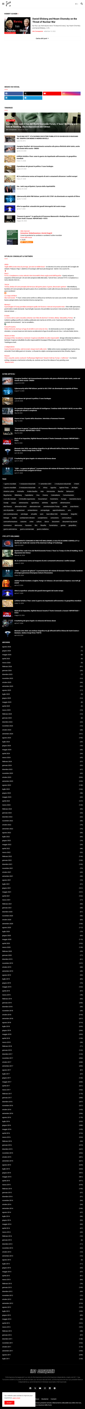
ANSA (6, 264)
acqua (14, 503)
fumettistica (53, 525)
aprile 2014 (42, 1228)
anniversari (20, 510)
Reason (7, 356)
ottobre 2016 (42, 1109)
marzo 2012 (42, 1327)
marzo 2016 (42, 1137)
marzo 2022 (42, 852)
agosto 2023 (42, 785)
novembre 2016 (42, 1105)
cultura (39, 521)
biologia (6, 518)
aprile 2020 (42, 943)
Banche (60, 491)
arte (69, 510)
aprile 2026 (42, 658)
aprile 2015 (42, 1181)
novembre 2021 (42, 868)
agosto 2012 (42, 1307)
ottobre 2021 (42, 872)
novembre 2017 (42, 1058)
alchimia (45, 503)
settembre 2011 (42, 1351)
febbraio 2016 (42, 1141)
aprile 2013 (42, 1276)
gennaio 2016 (42, 1145)
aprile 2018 (42, 1038)
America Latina (9, 491)
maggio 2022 (42, 844)
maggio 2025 (42, 702)
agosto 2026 (42, 647)
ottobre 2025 (42, 682)
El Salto (7, 316)
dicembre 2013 (42, 1244)
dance (47, 521)
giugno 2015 (42, 1173)
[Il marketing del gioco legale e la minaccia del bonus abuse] (7, 461)
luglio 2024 (42, 742)
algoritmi (54, 503)
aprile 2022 (42, 848)
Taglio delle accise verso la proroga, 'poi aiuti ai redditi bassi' (24, 267)
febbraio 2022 (42, 856)
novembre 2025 (42, 678)
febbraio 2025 (42, 714)
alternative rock (35, 506)
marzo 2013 (42, 1279)
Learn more (16, 1398)
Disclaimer (44, 1399)
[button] (3, 4)
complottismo (42, 518)
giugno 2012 (42, 1315)
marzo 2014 (42, 1232)
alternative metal (20, 506)
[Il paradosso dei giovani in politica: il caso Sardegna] (9, 169)
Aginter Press (64, 487)
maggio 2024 (42, 750)
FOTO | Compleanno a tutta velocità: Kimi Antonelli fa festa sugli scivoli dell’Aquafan (32, 275)
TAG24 (6, 284)
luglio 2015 (42, 1169)
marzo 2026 (42, 662)
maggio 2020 (42, 939)
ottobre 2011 (42, 1347)
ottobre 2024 (42, 730)
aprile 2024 (42, 753)
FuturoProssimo (10, 327)
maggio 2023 (42, 797)
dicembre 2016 (42, 1102)
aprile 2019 (42, 991)
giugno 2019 (42, 983)
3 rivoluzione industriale (27, 487)
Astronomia (51, 491)
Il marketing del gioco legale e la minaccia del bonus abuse (35, 458)
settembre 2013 (42, 1256)
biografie (74, 514)
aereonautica (23, 503)
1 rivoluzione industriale (27, 484)
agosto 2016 (42, 1117)
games (63, 525)
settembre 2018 (42, 1018)
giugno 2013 (42, 1268)
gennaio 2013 (42, 1287)
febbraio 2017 (42, 1094)
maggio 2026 (42, 654)
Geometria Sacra (75, 499)
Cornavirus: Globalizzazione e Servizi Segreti (36, 233)
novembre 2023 (42, 773)
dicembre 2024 (42, 722)
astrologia (24, 514)
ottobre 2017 (42, 1062)
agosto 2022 (42, 833)
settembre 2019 (42, 971)
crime (31, 521)
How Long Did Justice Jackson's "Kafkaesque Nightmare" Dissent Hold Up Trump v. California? (36, 358)
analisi (65, 506)
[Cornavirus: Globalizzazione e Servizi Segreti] (12, 231)
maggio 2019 (42, 987)
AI (39, 487)
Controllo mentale (10, 499)
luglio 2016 (42, 1121)
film (36, 525)
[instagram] (71, 93)
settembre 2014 (42, 1208)
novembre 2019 (42, 963)
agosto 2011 (42, 1355)
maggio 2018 (42, 1034)
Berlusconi (70, 491)
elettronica (18, 525)
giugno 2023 (42, 793)
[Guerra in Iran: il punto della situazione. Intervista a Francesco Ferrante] (7, 421)
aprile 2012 (42, 1323)
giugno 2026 (42, 651)
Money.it (7, 304)
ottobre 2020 (42, 920)
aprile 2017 (42, 1086)
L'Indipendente (9, 347)
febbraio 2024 (42, 761)
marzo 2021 (42, 900)
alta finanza (8, 506)
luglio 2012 (42, 1311)
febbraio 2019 (42, 999)
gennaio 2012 (42, 1335)
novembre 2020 (42, 916)
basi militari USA (52, 514)
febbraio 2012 (42, 1331)
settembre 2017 (42, 1066)
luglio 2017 (42, 1074)
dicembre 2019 (42, 959)
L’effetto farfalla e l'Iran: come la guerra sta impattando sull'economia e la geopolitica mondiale (47, 157)
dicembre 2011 (42, 1339)
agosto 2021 (42, 880)
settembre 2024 (42, 734)
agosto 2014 (42, 1212)
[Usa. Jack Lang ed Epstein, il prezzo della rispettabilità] (9, 189)
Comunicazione (68, 495)
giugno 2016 (42, 1125)
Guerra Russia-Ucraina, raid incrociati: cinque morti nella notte (25, 349)
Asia (42, 491)
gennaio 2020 (42, 955)
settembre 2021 (42, 876)
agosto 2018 (42, 1022)
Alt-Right (75, 487)
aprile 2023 (42, 801)
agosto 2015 (42, 1165)
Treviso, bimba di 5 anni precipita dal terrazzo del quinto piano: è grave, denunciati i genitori (35, 287)
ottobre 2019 (42, 967)
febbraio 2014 (42, 1236)
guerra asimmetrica (10, 529)
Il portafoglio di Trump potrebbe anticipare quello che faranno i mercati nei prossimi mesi (34, 307)
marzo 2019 (42, 995)
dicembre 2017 (42, 1054)
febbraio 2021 (42, 904)
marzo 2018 (42, 1042)
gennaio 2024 (42, 765)
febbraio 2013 (42, 1283)
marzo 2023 (42, 805)
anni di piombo (9, 510)
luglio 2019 (42, 979)
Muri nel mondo (9, 298)
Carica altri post (41, 38)
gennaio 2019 (42, 1003)
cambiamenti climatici (27, 518)
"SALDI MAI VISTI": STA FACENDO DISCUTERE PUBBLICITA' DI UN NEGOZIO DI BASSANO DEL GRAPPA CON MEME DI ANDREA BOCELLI (47, 137)
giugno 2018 (42, 1030)
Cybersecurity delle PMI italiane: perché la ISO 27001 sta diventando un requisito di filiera (48, 196)
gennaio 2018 (42, 1050)
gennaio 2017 (42, 1098)
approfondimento (59, 510)
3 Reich (76, 484)
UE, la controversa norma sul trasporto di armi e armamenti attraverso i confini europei (47, 176)
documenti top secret (70, 521)
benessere (64, 514)
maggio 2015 (42, 1177)
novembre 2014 (42, 1200)
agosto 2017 (42, 1070)
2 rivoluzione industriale (63, 484)
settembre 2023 (42, 781)
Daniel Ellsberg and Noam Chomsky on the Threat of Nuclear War (54, 20)
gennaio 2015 (42, 1192)
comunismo (55, 518)
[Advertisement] (42, 63)
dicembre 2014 (42, 1196)
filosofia (43, 525)
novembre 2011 (42, 1343)
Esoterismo (54, 499)
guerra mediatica (43, 529)
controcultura (66, 518)
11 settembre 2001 (45, 484)
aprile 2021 (42, 896)
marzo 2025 (42, 710)
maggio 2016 (42, 1129)
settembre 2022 (42, 829)
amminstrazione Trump (51, 506)
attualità (34, 514)
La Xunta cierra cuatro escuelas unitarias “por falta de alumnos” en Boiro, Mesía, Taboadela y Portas (38, 318)
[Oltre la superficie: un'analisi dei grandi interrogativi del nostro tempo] (9, 209)
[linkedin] (13, 98)
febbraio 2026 (42, 666)
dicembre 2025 (42, 674)
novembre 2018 (42, 1011)
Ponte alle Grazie (26, 237)
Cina (37, 495)
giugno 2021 (42, 888)
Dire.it (6, 273)
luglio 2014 (42, 1216)
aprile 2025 (42, 706)
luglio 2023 (42, 789)
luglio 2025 (42, 694)
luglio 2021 (42, 884)
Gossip (6, 503)
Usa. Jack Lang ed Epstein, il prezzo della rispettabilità (36, 186)
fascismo (28, 525)
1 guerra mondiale (10, 484)
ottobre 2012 (42, 1299)
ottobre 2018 (42, 1015)
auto (41, 514)
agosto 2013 (42, 1260)
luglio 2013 (42, 1264)
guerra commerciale (27, 529)
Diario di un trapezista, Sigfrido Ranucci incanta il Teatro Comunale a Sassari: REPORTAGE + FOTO (46, 439)
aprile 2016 (42, 1133)
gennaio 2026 (42, 670)
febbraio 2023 (42, 809)
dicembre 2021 (42, 864)
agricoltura (35, 503)
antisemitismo (32, 510)
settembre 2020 (42, 924)
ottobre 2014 (42, 1204)
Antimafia (20, 491)
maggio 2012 (42, 1319)
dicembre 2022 (42, 817)
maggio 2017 (42, 1082)
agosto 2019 (42, 975)
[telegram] (33, 98)
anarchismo (74, 506)
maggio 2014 (42, 1224)
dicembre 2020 (42, 912)
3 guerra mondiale (10, 487)
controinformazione (10, 521)
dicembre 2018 (42, 1007)
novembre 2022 (42, 821)
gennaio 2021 (42, 908)
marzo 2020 (42, 947)
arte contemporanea (11, 514)
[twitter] (33, 93)
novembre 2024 (42, 726)
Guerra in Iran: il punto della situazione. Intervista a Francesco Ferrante (39, 418)
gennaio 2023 (42, 813)
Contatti (53, 1399)
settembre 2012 (42, 1303)
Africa (45, 487)
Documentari (42, 499)
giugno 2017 (42, 1078)
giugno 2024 (42, 746)
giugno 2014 (42, 1220)
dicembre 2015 (42, 1149)
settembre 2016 (42, 1113)
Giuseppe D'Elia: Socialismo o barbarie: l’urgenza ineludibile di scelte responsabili (31, 338)
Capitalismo (29, 495)
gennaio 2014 (42, 1240)
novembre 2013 (42, 1248)
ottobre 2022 (42, 825)
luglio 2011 (42, 1359)
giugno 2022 (42, 840)
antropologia (45, 510)
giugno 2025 (42, 698)
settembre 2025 (42, 686)
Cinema (45, 495)
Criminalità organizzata (27, 499)
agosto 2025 (42, 690)
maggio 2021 (42, 892)
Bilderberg (18, 495)
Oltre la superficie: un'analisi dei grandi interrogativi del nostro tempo (41, 206)
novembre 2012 (42, 1295)
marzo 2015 (42, 1185)
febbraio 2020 (42, 951)
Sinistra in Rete (9, 336)
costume (23, 521)
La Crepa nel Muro (10, 296)
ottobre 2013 (42, 1252)
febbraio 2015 (42, 1189)
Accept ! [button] (9, 1403)
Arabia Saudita (32, 491)
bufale (14, 518)
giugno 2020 (42, 935)
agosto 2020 (42, 927)
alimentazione (65, 503)
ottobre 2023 (42, 777)
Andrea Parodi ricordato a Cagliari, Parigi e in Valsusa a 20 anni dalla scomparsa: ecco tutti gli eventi (47, 582)
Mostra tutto (9, 362)
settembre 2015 (42, 1161)
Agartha (53, 487)
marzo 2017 (42, 1090)
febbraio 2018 (42, 1046)
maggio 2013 (42, 1272)
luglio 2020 (42, 931)
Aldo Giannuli (24, 231)
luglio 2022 (42, 837)
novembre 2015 (42, 1153)
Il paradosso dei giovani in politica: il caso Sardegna (35, 166)
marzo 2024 (42, 757)
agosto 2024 (42, 738)
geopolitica (72, 525)
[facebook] (13, 93)
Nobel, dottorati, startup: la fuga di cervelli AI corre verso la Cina (26, 329)
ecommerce (8, 525)
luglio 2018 (42, 1026)
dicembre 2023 (42, 769)
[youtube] (52, 93)
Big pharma (8, 495)
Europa (63, 499)
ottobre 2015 (42, 1157)
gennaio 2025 (42, 718)
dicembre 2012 (42, 1291)
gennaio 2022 (42, 860)
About (37, 1399)
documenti (55, 521)
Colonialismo (55, 495)
